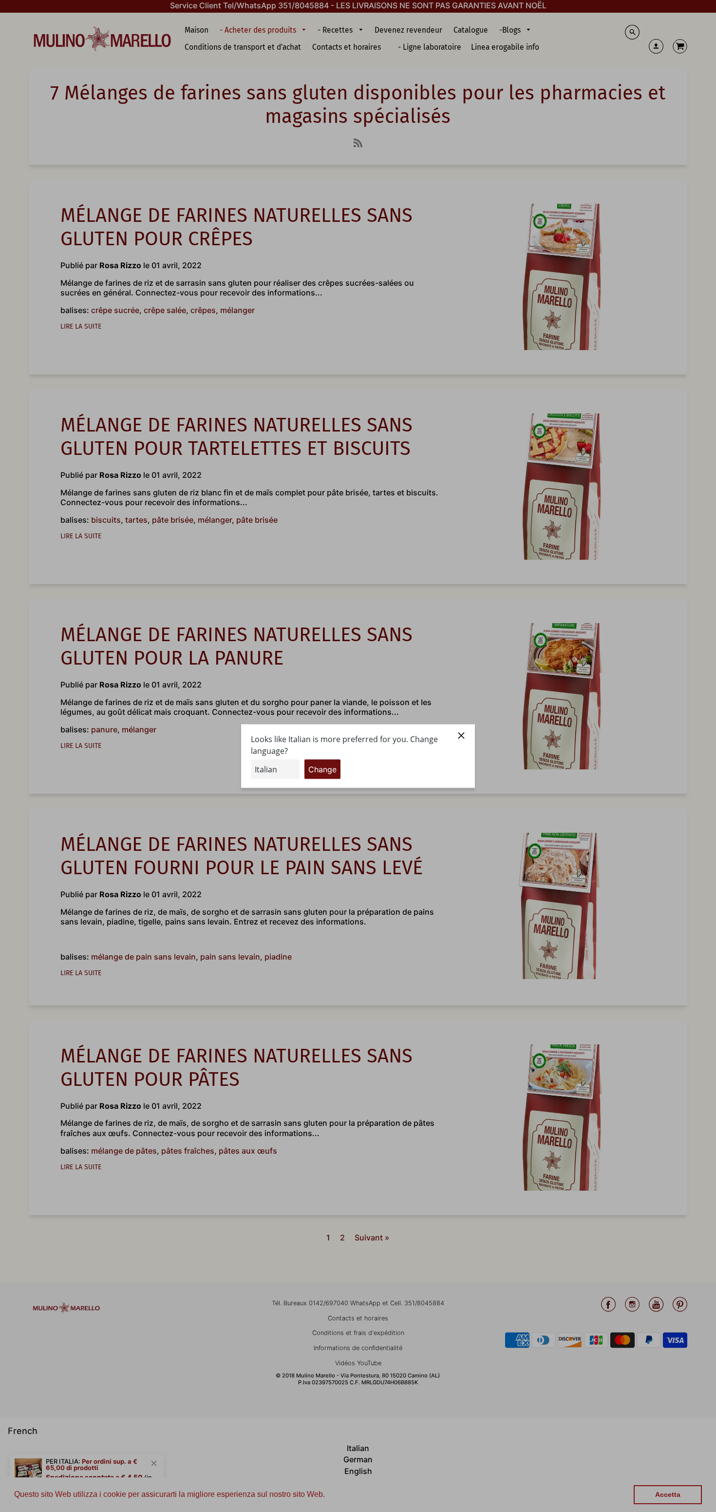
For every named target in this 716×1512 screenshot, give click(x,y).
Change (322, 769)
